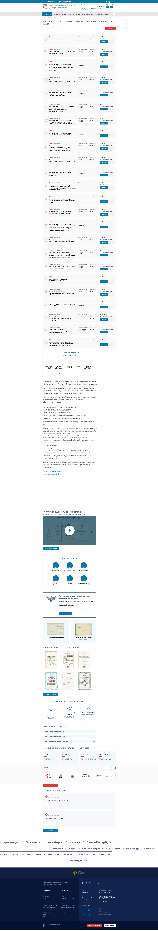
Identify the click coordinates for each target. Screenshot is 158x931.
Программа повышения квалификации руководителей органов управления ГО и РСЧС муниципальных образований (62, 81)
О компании (46, 890)
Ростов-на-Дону (70, 854)
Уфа (109, 854)
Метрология (64, 894)
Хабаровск (73, 848)
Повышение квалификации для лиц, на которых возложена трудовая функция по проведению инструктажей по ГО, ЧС (61, 343)
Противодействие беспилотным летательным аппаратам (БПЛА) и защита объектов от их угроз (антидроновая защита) (62, 318)
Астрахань (6, 854)
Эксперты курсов (46, 903)
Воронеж (28, 854)
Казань (75, 842)
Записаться (103, 41)
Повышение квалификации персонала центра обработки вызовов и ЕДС (62, 267)
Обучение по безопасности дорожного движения (56, 473)
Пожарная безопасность (67, 900)
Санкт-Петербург (99, 842)
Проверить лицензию (50, 694)
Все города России (79, 860)
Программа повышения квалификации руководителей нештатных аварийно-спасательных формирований (60, 213)
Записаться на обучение (51, 548)
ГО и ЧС (63, 912)
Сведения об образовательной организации (89, 14)
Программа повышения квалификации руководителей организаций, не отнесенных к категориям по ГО (62, 241)
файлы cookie (107, 914)
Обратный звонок (86, 885)
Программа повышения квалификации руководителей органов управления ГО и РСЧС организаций (62, 161)
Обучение (48, 14)
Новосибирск (53, 842)
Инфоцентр (64, 14)
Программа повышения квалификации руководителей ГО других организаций (60, 133)
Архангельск (150, 848)
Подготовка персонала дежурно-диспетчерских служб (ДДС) (58, 279)
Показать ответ (50, 805)
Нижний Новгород (91, 848)
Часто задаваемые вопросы (49, 907)
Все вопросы (50, 830)
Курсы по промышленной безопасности (53, 474)
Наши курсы (65, 890)
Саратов (92, 854)
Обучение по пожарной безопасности (53, 471)
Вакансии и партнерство (48, 910)
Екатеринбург (132, 848)
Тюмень (101, 854)
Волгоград (17, 854)
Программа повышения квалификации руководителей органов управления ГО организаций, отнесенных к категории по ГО (61, 122)
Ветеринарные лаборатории (67, 907)
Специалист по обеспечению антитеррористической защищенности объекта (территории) (60, 331)
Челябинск (58, 848)
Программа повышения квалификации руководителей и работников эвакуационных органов (62, 200)
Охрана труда (64, 896)
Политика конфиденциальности (50, 905)
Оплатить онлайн (109, 925)
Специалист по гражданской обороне (59, 39)
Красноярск (48, 854)
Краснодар (11, 842)
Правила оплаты (46, 900)
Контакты (107, 14)
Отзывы (71, 14)
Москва (31, 842)
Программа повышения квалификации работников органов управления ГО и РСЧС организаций (61, 174)
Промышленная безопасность (68, 898)
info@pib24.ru (93, 8)
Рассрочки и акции (47, 912)
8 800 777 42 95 (90, 882)
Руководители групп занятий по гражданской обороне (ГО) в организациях (62, 305)
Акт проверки (46, 896)
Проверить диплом (65, 613)
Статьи (44, 898)
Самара (82, 854)
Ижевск (38, 854)
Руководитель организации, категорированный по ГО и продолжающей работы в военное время (61, 293)
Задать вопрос (50, 785)
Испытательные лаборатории (68, 905)
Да (107, 6)
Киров (107, 848)
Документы (56, 14)
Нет (111, 6)
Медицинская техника (66, 903)
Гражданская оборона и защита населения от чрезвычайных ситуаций (62, 52)
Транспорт (63, 910)
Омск (58, 854)
